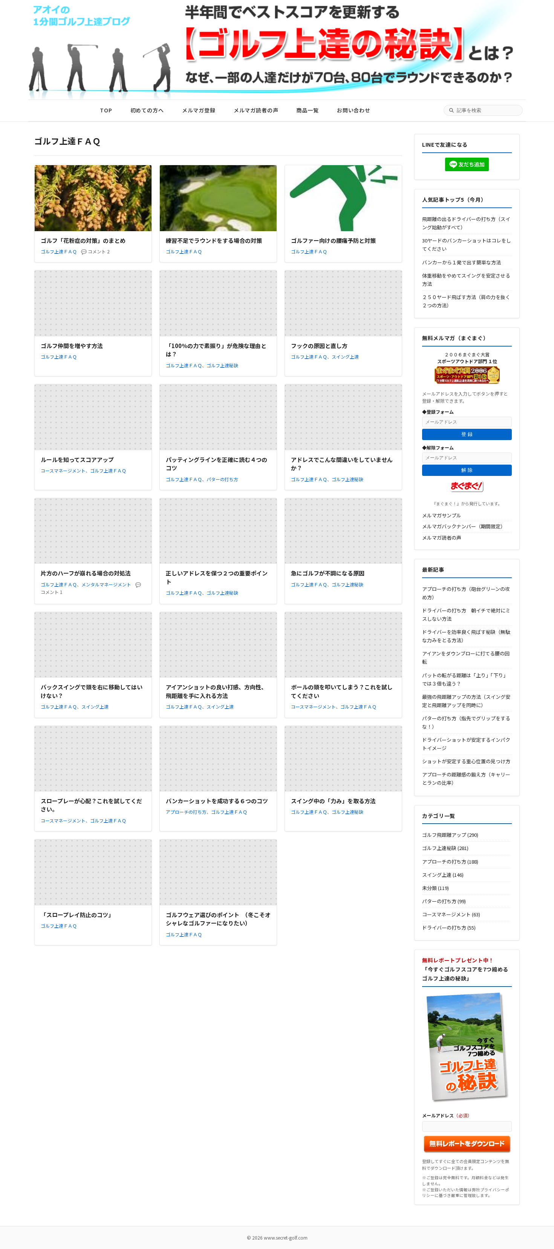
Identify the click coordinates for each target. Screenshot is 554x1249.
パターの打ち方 (222, 479)
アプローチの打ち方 (186, 812)
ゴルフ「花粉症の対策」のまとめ (83, 240)
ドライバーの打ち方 (444, 927)
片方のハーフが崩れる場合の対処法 (86, 573)
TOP (106, 110)
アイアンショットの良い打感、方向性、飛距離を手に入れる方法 (216, 691)
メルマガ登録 (199, 110)
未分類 (429, 887)
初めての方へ (147, 110)
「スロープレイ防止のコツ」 (77, 915)
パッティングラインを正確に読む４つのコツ (216, 464)
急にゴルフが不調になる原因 (327, 573)
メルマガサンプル (441, 515)
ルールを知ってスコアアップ (77, 459)
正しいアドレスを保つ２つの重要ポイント (217, 577)
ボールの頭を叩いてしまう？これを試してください (342, 691)
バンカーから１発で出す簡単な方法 (461, 262)
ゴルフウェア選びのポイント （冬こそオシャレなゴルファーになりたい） (218, 919)
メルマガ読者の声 (256, 110)
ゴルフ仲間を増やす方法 (72, 346)
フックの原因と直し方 (319, 346)
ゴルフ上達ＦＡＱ (59, 251)
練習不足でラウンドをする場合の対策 (214, 240)
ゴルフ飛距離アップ (444, 834)
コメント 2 (99, 251)
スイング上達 (345, 356)
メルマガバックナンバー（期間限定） (463, 526)
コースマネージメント (63, 470)
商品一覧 (307, 110)
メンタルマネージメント (106, 584)
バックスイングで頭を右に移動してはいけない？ (91, 691)
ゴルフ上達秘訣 (222, 365)
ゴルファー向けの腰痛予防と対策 (333, 240)
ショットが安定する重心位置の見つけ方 (466, 761)
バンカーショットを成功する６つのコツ (217, 801)
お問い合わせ (353, 110)
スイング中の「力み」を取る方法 (333, 801)
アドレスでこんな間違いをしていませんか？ (342, 464)
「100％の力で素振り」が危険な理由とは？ (216, 350)
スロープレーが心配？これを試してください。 (91, 805)
